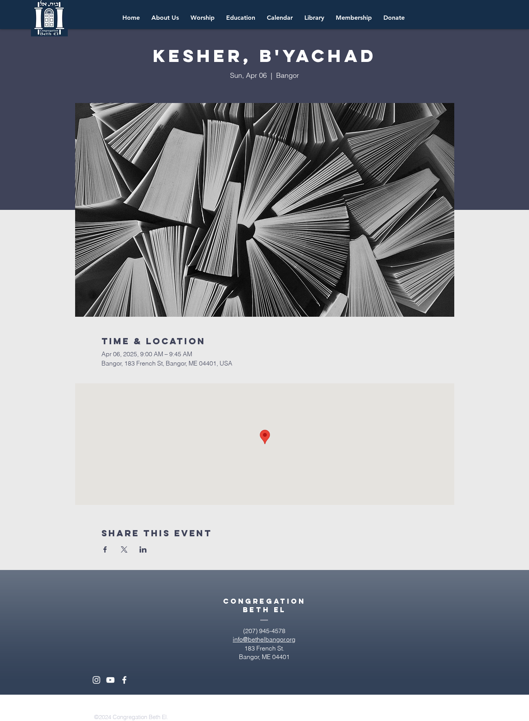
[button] (280, 17)
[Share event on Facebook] (105, 549)
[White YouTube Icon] (110, 680)
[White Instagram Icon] (96, 680)
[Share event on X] (124, 549)
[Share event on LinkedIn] (143, 549)
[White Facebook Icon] (124, 680)
